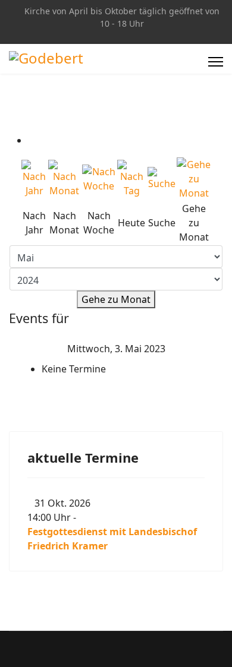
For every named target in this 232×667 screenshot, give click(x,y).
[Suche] (161, 179)
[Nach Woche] (99, 179)
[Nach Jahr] (34, 179)
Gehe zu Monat (116, 299)
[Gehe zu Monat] (194, 178)
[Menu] (215, 62)
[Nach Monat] (64, 179)
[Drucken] (31, 140)
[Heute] (131, 179)
